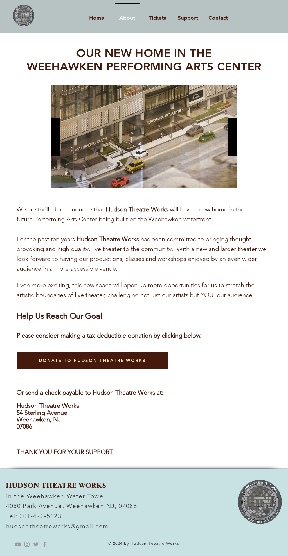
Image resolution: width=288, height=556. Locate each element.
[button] (144, 136)
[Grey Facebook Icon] (44, 544)
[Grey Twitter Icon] (35, 544)
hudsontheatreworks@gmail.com (57, 526)
